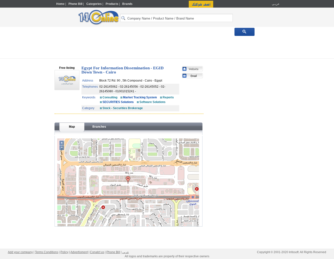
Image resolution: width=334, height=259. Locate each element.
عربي (125, 252)
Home (60, 4)
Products (112, 4)
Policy (64, 252)
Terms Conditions (46, 252)
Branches (99, 126)
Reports (168, 97)
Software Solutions (152, 102)
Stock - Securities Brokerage (122, 108)
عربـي (275, 4)
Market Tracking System (140, 97)
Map (72, 126)
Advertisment (79, 252)
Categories (94, 4)
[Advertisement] (300, 104)
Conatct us (97, 252)
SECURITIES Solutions (118, 102)
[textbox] (176, 18)
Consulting (109, 97)
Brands (127, 4)
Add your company (20, 252)
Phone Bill (75, 4)
